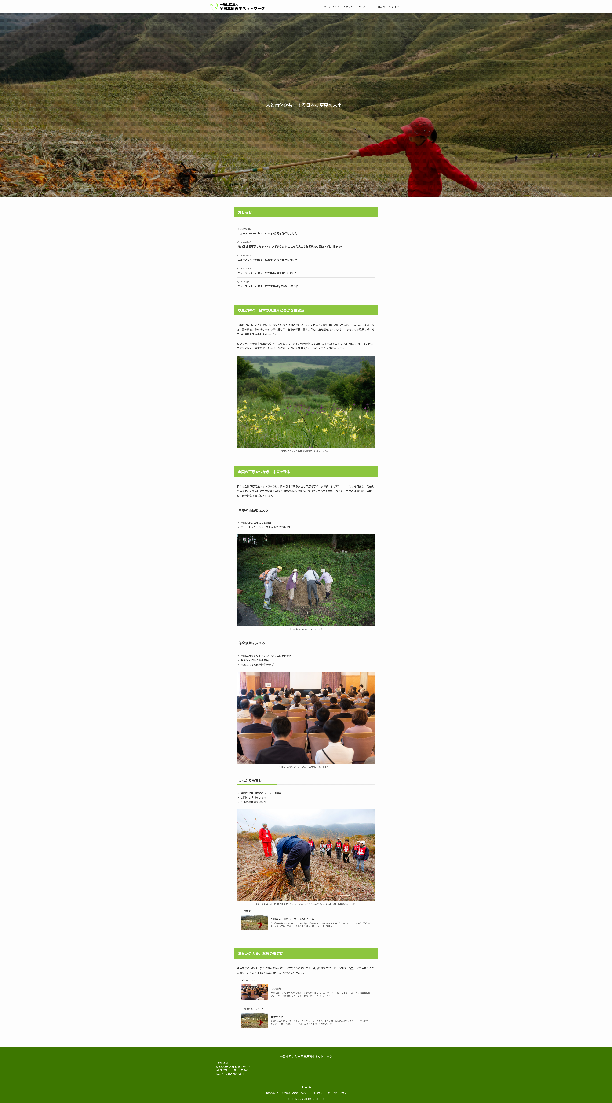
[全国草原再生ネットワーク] (237, 7)
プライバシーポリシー (338, 1093)
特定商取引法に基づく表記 (294, 1093)
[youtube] (306, 1087)
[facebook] (302, 1087)
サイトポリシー (317, 1093)
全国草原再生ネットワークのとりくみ (292, 919)
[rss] (309, 1087)
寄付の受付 (277, 1017)
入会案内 (276, 988)
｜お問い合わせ (271, 1093)
